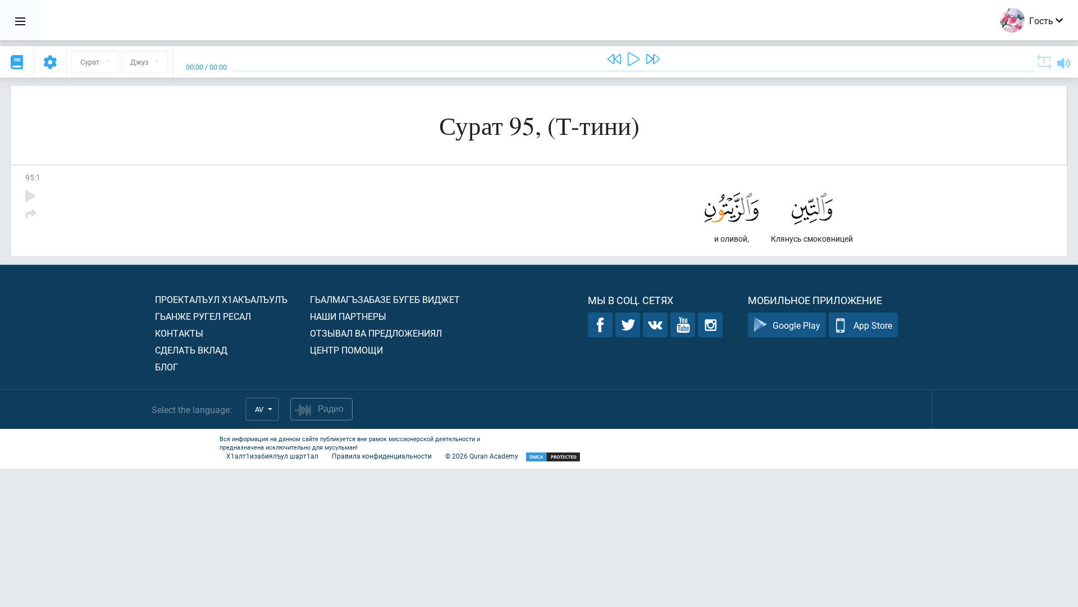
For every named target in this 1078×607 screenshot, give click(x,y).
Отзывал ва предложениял (376, 333)
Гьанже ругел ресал (203, 316)
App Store (872, 325)
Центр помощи (346, 350)
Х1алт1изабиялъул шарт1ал (272, 455)
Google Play (796, 325)
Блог (166, 367)
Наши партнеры (348, 316)
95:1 (32, 177)
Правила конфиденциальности (382, 455)
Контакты (179, 333)
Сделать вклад (191, 350)
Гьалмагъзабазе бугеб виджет (385, 299)
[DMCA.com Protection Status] (553, 457)
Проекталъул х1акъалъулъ (221, 299)
